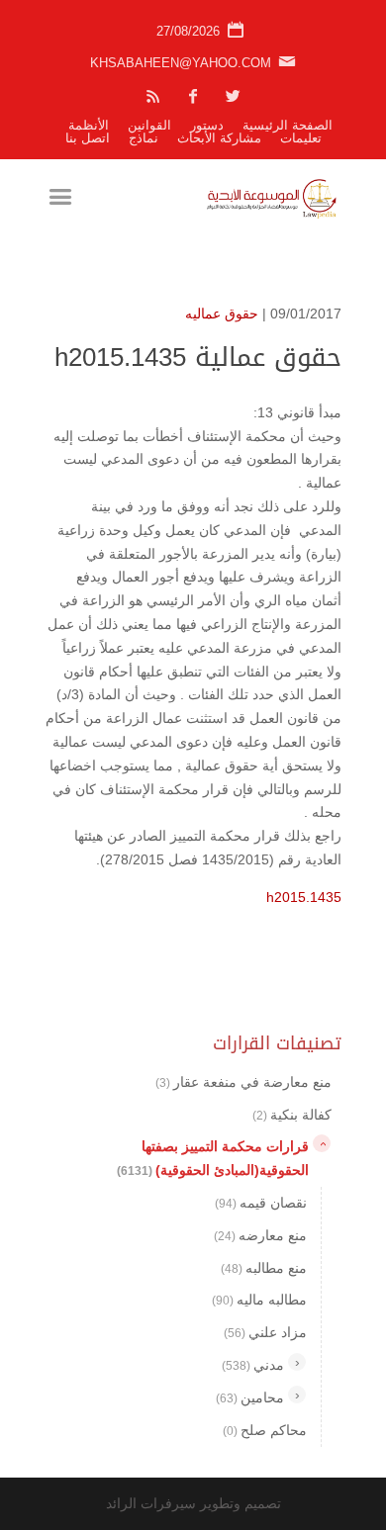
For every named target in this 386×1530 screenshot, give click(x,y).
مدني (253, 1365)
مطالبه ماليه (259, 1299)
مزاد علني (265, 1332)
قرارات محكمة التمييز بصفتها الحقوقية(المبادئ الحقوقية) (213, 1158)
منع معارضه (260, 1235)
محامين (250, 1397)
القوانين (149, 125)
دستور (207, 125)
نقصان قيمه (261, 1203)
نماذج (143, 138)
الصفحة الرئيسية (287, 125)
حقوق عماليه (221, 313)
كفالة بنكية (292, 1115)
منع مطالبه (264, 1268)
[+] (297, 1362)
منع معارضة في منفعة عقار (243, 1082)
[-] (322, 1143)
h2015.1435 (303, 897)
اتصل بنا (87, 138)
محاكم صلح (265, 1430)
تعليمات (301, 138)
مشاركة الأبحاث (219, 138)
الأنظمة (88, 125)
